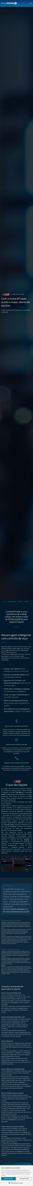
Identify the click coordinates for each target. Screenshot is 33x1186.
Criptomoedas (12, 601)
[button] (31, 3)
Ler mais (3, 1175)
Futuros (20, 601)
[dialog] (16, 1175)
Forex (4, 601)
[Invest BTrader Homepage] (9, 3)
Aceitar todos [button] (8, 1178)
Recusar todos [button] (24, 1178)
